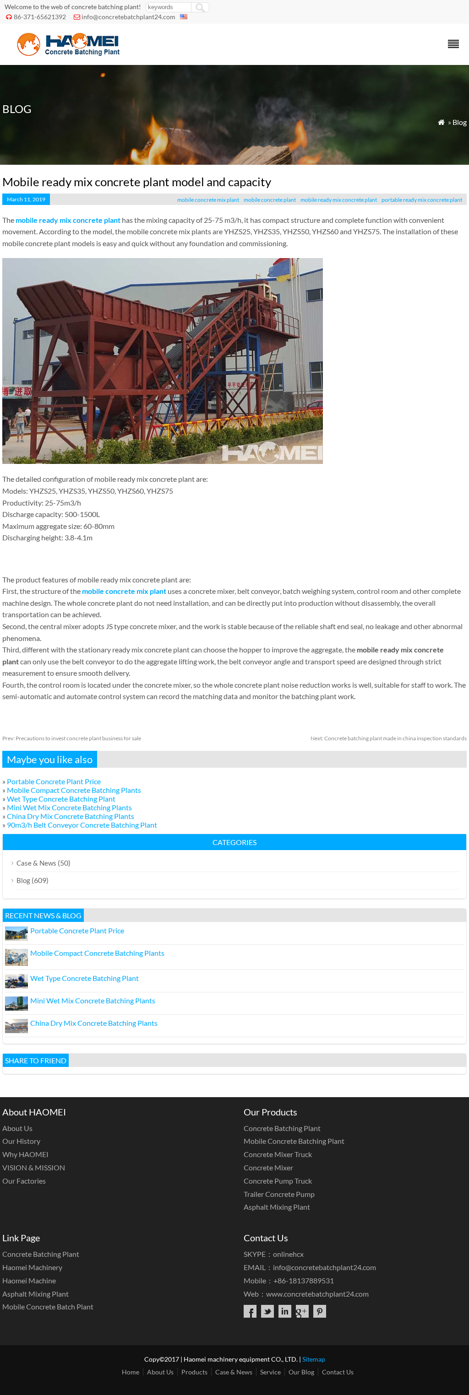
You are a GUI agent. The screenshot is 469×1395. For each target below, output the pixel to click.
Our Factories (24, 1180)
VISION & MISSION (33, 1167)
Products (194, 1372)
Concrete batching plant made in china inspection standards (389, 738)
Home (130, 1372)
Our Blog (301, 1372)
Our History (21, 1140)
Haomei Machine (29, 1280)
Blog (460, 122)
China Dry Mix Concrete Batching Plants (70, 816)
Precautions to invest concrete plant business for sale (71, 738)
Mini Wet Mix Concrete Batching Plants (69, 807)
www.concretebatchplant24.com (317, 1293)
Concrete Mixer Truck (278, 1154)
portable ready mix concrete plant (422, 199)
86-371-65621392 (40, 17)
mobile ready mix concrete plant (338, 199)
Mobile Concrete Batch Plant (47, 1306)
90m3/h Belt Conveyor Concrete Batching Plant (82, 824)
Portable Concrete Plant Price (54, 781)
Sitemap (313, 1359)
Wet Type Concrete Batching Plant (61, 798)
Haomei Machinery (32, 1267)
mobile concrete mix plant (208, 199)
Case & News (36, 863)
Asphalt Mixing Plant (277, 1206)
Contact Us (338, 1372)
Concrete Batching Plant (282, 1128)
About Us (17, 1128)
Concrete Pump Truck (278, 1180)
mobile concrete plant (270, 199)
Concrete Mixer (268, 1167)
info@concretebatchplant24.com (128, 17)
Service (270, 1372)
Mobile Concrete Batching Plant (294, 1140)
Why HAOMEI (25, 1154)
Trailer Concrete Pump (279, 1194)
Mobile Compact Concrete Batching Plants (74, 790)
